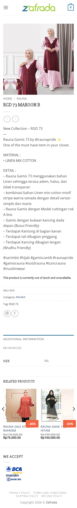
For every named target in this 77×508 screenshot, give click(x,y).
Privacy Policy (19, 493)
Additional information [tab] (23, 339)
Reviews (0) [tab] (12, 348)
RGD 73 (13, 304)
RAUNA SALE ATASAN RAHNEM (18, 428)
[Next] (73, 417)
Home (7, 98)
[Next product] (7, 119)
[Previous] (3, 417)
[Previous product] (15, 119)
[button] (5, 7)
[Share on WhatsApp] (7, 313)
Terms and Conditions (50, 493)
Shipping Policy (27, 496)
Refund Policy (51, 496)
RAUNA (22, 98)
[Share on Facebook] (14, 313)
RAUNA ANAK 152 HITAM (53, 428)
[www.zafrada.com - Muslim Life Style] (38, 7)
